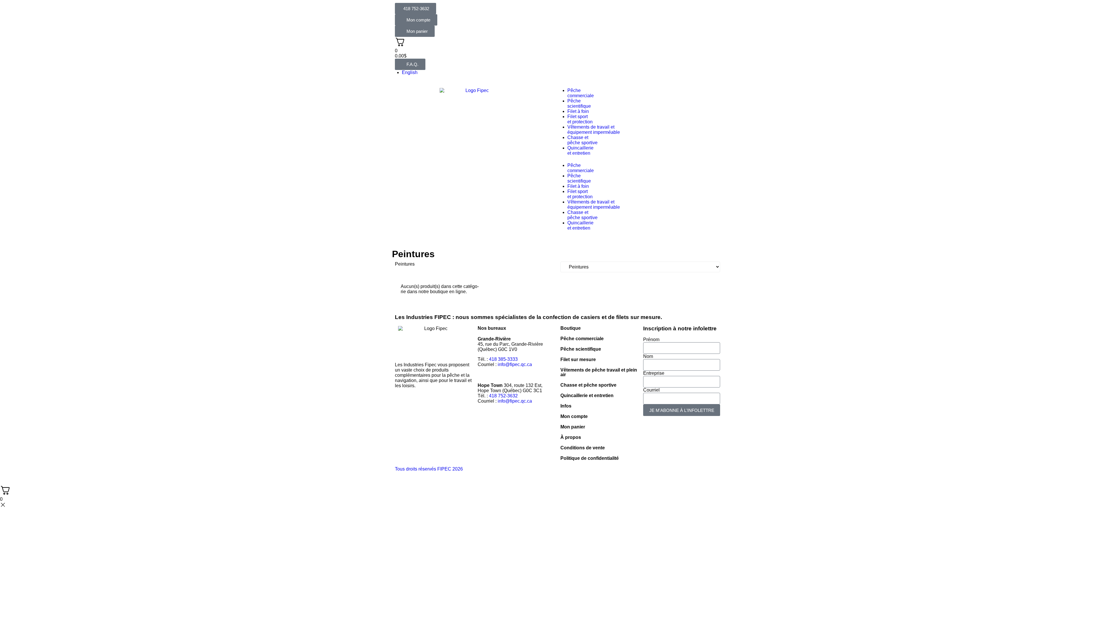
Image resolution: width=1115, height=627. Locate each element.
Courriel (651, 390)
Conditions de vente (582, 447)
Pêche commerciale (582, 338)
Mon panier (572, 426)
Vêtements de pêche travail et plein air (598, 372)
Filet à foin (578, 111)
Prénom (651, 339)
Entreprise (653, 373)
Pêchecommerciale (580, 93)
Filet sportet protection (580, 119)
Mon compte (574, 416)
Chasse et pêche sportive (582, 140)
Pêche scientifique (580, 349)
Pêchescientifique (579, 103)
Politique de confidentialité (589, 458)
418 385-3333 (503, 359)
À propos (570, 437)
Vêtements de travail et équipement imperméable (593, 130)
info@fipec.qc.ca (515, 364)
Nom (648, 356)
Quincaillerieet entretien (580, 150)
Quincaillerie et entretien (587, 395)
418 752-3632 (503, 395)
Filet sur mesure (578, 359)
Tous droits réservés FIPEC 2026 (429, 468)
